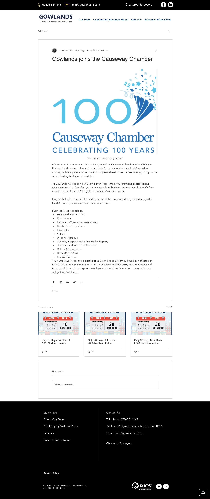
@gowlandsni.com (132, 433)
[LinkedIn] (170, 4)
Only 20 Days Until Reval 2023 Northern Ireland (102, 342)
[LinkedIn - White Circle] (166, 486)
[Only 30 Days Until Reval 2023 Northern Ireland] (151, 323)
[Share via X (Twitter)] (60, 282)
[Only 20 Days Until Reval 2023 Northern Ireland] (105, 323)
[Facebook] (163, 4)
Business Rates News (56, 440)
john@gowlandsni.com (86, 4)
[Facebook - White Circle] (159, 486)
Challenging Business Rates (60, 426)
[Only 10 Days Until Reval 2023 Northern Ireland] (58, 323)
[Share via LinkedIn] (67, 282)
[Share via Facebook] (53, 282)
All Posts (43, 30)
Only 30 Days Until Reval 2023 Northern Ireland (148, 342)
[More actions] (156, 50)
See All (169, 306)
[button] (136, 18)
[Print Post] (81, 282)
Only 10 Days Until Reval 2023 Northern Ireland (55, 342)
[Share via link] (74, 282)
